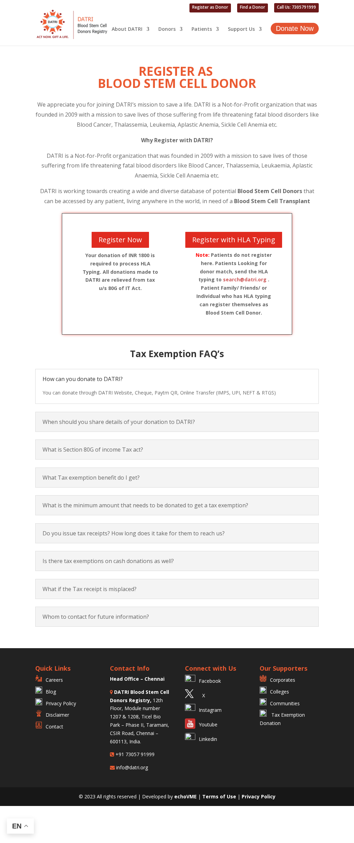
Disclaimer (57, 714)
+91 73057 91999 (134, 754)
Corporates (282, 680)
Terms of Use (219, 796)
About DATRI (127, 29)
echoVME (185, 796)
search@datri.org (245, 279)
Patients (202, 29)
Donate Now (295, 28)
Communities (285, 703)
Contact (54, 726)
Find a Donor (252, 7)
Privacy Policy (61, 703)
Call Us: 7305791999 (296, 7)
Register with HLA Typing (233, 239)
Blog (51, 691)
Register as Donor (210, 7)
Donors (167, 29)
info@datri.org (131, 767)
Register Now (120, 239)
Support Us (241, 29)
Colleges (279, 691)
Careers (54, 680)
